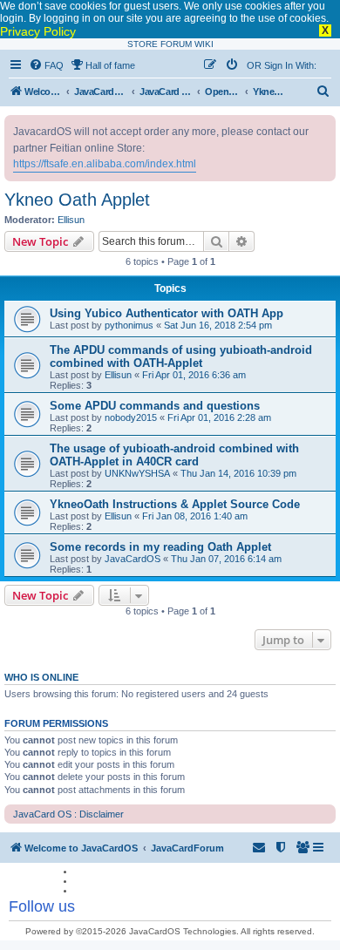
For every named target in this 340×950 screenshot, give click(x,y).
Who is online (41, 677)
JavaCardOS (132, 558)
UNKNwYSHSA (137, 473)
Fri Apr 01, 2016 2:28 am (219, 417)
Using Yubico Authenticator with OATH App (166, 313)
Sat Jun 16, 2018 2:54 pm (218, 325)
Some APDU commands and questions (155, 405)
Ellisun (71, 219)
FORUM (176, 44)
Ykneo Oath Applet (77, 199)
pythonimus (129, 325)
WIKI (204, 44)
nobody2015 (131, 417)
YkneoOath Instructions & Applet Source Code (175, 504)
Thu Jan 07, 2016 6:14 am (226, 558)
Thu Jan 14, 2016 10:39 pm (238, 473)
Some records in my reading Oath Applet (160, 546)
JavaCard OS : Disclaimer (68, 814)
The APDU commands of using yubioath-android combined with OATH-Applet (181, 356)
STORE (142, 44)
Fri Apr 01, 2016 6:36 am (194, 375)
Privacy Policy (38, 31)
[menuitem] (46, 65)
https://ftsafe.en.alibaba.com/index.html (104, 164)
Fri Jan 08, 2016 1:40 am (195, 516)
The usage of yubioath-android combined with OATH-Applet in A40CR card (174, 455)
